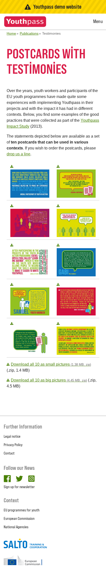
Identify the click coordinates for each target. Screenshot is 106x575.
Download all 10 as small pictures (51, 364)
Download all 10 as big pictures (49, 380)
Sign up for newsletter (19, 486)
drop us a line (18, 154)
